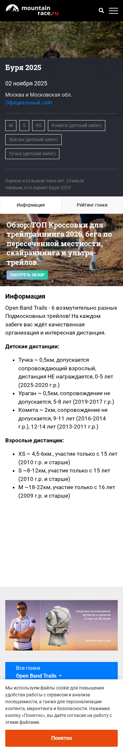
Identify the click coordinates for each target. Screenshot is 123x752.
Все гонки (36, 672)
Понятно (61, 738)
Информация (31, 205)
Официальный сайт (29, 103)
